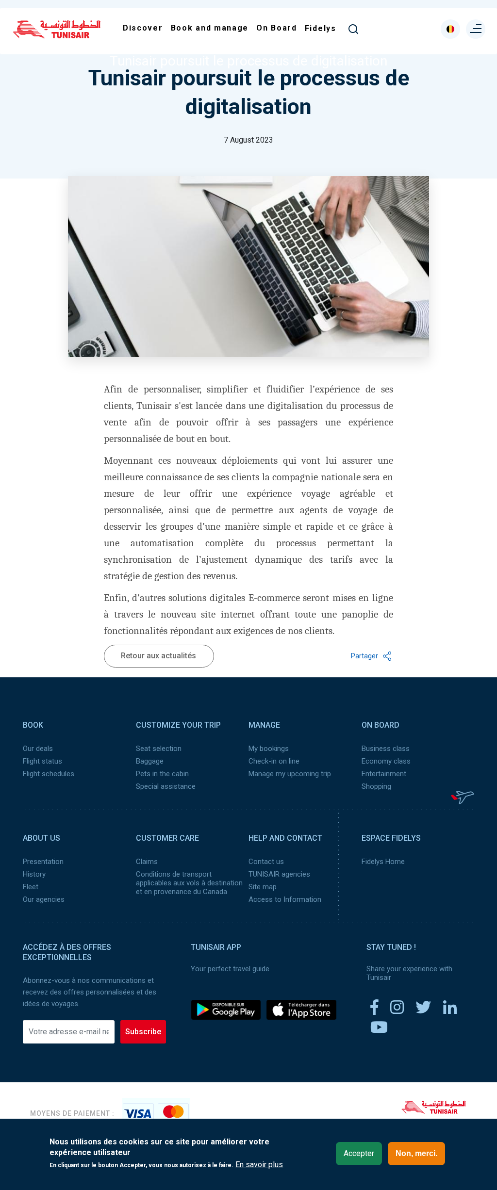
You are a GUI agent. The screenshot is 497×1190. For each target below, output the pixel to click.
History (34, 874)
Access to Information (284, 899)
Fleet (30, 886)
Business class (386, 748)
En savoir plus (259, 1165)
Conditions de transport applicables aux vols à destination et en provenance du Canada (189, 883)
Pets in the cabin (162, 773)
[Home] (57, 35)
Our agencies (44, 899)
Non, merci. (416, 1153)
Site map (262, 886)
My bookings (268, 748)
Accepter (359, 1153)
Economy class (386, 761)
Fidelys (320, 28)
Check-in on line (273, 761)
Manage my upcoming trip (289, 773)
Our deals (38, 748)
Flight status (42, 761)
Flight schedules (48, 773)
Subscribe (143, 1031)
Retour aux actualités (158, 655)
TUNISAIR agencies (279, 874)
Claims (147, 861)
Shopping (376, 786)
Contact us (266, 861)
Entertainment (384, 773)
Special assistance (166, 786)
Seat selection (159, 748)
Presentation (43, 861)
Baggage (150, 761)
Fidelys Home (383, 861)
